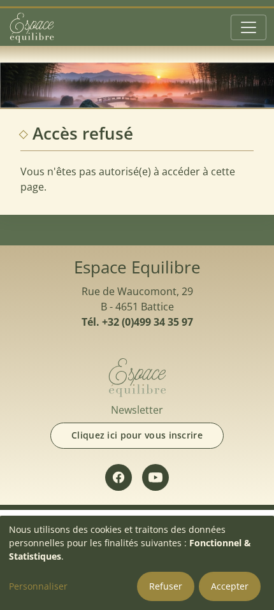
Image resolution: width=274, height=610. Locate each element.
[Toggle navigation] (248, 27)
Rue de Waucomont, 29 (137, 291)
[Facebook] (118, 477)
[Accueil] (32, 27)
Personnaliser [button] (38, 586)
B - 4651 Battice (137, 307)
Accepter (230, 586)
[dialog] (137, 563)
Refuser (165, 586)
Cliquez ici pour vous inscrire (137, 435)
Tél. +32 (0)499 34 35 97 (137, 322)
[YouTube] (155, 477)
